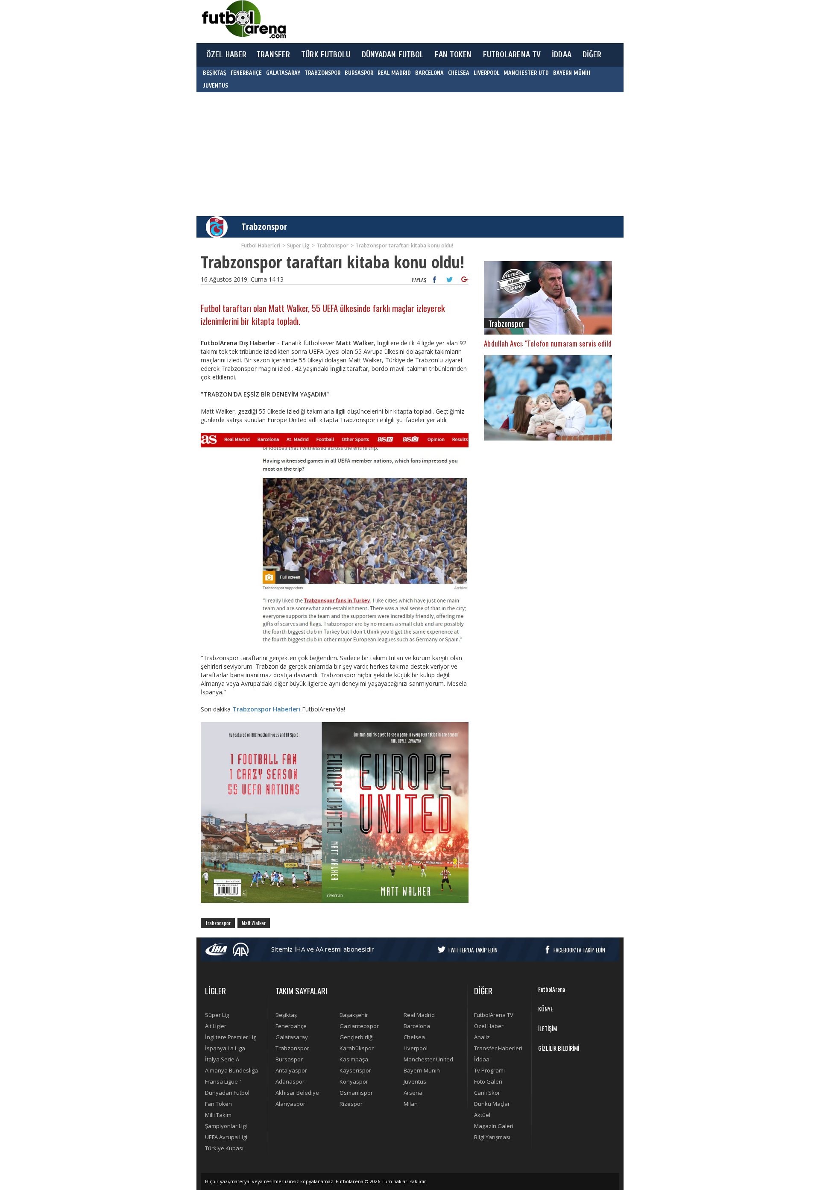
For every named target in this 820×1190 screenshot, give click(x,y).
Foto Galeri (488, 1081)
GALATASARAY (283, 72)
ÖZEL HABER (226, 54)
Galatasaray (291, 1037)
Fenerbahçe (291, 1026)
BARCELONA (429, 72)
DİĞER (592, 54)
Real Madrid (419, 1015)
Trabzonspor (264, 226)
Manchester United (428, 1059)
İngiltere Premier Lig (230, 1037)
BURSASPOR (359, 72)
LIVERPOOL (486, 72)
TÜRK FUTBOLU (325, 54)
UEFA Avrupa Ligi (226, 1137)
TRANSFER (273, 54)
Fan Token (218, 1104)
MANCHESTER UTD (526, 72)
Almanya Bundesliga (231, 1070)
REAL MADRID (394, 72)
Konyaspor (354, 1081)
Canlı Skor (487, 1092)
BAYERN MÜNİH (571, 72)
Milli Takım (218, 1115)
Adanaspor (290, 1081)
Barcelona (417, 1026)
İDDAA (561, 54)
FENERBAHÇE (246, 72)
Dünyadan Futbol (227, 1092)
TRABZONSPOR (322, 72)
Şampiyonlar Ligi (226, 1126)
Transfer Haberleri (498, 1048)
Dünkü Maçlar (492, 1104)
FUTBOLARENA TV (512, 54)
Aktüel (482, 1115)
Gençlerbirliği (357, 1037)
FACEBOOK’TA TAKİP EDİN (579, 950)
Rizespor (351, 1104)
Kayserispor (355, 1070)
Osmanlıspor (356, 1092)
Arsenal (414, 1092)
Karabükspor (357, 1048)
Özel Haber (489, 1026)
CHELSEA (458, 72)
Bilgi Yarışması (492, 1137)
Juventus (415, 1081)
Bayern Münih (422, 1070)
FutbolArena (551, 988)
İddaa (481, 1059)
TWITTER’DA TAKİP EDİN (473, 950)
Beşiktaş (286, 1015)
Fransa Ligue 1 (223, 1081)
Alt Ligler (215, 1026)
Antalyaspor (291, 1070)
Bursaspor (289, 1059)
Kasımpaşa (354, 1059)
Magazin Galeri (493, 1126)
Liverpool (416, 1048)
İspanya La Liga (225, 1048)
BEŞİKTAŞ (214, 72)
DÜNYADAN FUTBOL (393, 54)
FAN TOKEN (453, 54)
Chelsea (414, 1037)
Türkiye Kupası (224, 1148)
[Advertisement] (450, 21)
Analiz (482, 1037)
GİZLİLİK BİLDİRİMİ (558, 1047)
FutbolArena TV (493, 1015)
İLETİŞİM (547, 1028)
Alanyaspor (290, 1104)
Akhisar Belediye (297, 1092)
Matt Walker (254, 922)
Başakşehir (354, 1015)
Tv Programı (489, 1070)
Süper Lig (217, 1015)
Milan (411, 1104)
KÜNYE (545, 1008)
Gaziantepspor (359, 1026)
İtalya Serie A (222, 1059)
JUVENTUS (215, 85)
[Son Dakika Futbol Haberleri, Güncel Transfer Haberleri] (243, 19)
